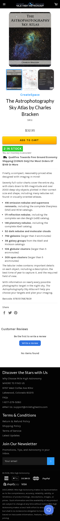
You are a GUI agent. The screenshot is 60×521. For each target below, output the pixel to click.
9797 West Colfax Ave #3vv (17, 388)
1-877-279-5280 (11, 402)
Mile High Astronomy (19, 473)
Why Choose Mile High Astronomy (21, 378)
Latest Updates (11, 435)
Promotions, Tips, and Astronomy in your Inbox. (26, 451)
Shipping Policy (11, 425)
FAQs (5, 397)
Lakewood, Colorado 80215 (18, 392)
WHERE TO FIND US (13, 383)
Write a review (30, 343)
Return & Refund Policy (16, 421)
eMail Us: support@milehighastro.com (25, 406)
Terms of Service (11, 430)
